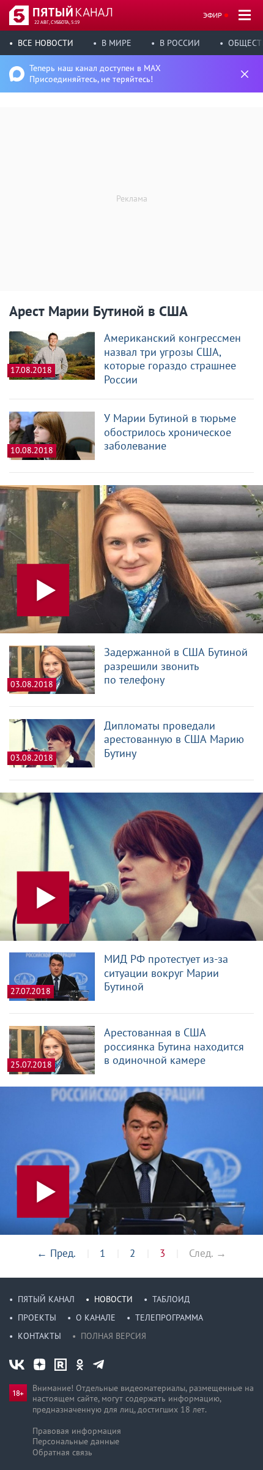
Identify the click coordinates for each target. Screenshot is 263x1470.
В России (180, 42)
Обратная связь (62, 1452)
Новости (113, 1299)
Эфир (212, 15)
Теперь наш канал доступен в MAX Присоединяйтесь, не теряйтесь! (95, 73)
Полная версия (113, 1335)
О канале (96, 1317)
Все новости (45, 42)
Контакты (39, 1335)
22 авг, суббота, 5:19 (57, 22)
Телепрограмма (169, 1317)
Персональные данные (75, 1441)
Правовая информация (76, 1430)
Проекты (37, 1317)
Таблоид (171, 1299)
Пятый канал (46, 1299)
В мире (117, 42)
